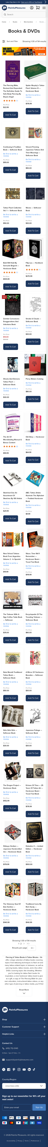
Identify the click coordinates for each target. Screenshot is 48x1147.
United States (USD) (12, 1086)
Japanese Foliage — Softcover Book (34, 731)
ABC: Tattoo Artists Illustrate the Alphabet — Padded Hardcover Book (35, 497)
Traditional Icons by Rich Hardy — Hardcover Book (33, 907)
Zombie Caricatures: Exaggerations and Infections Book (11, 321)
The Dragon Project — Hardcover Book (12, 787)
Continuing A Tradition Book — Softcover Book (12, 148)
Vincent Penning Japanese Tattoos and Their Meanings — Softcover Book (35, 151)
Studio (15, 22)
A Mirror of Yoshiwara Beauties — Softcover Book (35, 675)
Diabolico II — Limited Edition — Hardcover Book (34, 849)
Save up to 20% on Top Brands (31, 2)
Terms (27, 1141)
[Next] (24, 943)
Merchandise (28, 22)
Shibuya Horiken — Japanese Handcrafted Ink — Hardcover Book (12, 849)
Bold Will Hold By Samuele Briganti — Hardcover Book (11, 266)
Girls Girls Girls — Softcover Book (10, 731)
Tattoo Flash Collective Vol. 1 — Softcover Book (12, 209)
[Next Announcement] (45, 2)
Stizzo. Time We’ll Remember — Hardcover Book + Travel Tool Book (33, 557)
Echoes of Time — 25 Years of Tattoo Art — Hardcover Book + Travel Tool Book (34, 789)
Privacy (20, 1141)
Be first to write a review (33, 96)
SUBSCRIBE (39, 1107)
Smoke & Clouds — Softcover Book (33, 320)
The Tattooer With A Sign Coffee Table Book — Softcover (12, 617)
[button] (44, 8)
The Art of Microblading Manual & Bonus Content (12, 440)
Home (4, 22)
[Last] (28, 943)
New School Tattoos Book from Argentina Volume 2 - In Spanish (12, 556)
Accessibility (11, 1141)
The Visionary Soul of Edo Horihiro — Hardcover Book (12, 907)
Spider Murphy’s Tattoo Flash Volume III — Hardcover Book (35, 88)
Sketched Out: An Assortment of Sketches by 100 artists (12, 495)
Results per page (20, 947)
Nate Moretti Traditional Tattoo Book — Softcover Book (12, 675)
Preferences (35, 1141)
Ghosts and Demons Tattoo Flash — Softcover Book (11, 382)
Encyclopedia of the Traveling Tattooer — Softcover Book (34, 617)
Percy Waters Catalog (34, 379)
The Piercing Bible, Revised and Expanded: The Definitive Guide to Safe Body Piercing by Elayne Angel (12, 91)
